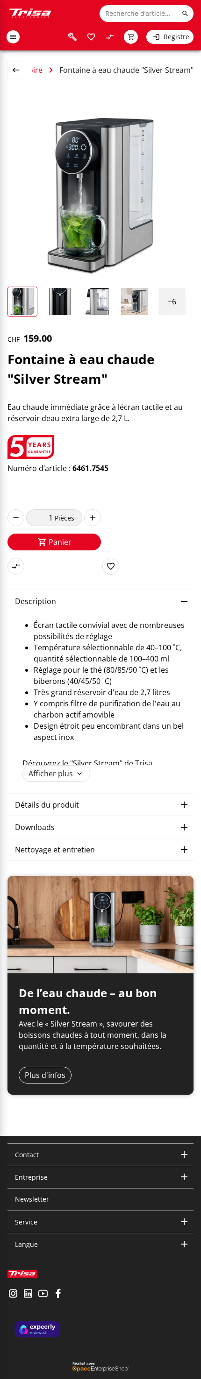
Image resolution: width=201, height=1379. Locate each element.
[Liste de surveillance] (91, 36)
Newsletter (32, 1199)
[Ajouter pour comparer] (15, 566)
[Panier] (131, 37)
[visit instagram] (13, 1295)
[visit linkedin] (28, 1295)
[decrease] (15, 517)
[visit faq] (72, 36)
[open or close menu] (13, 36)
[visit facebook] (58, 1295)
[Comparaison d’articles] (109, 36)
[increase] (92, 517)
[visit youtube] (43, 1295)
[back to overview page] (19, 70)
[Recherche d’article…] (185, 13)
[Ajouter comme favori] (110, 566)
